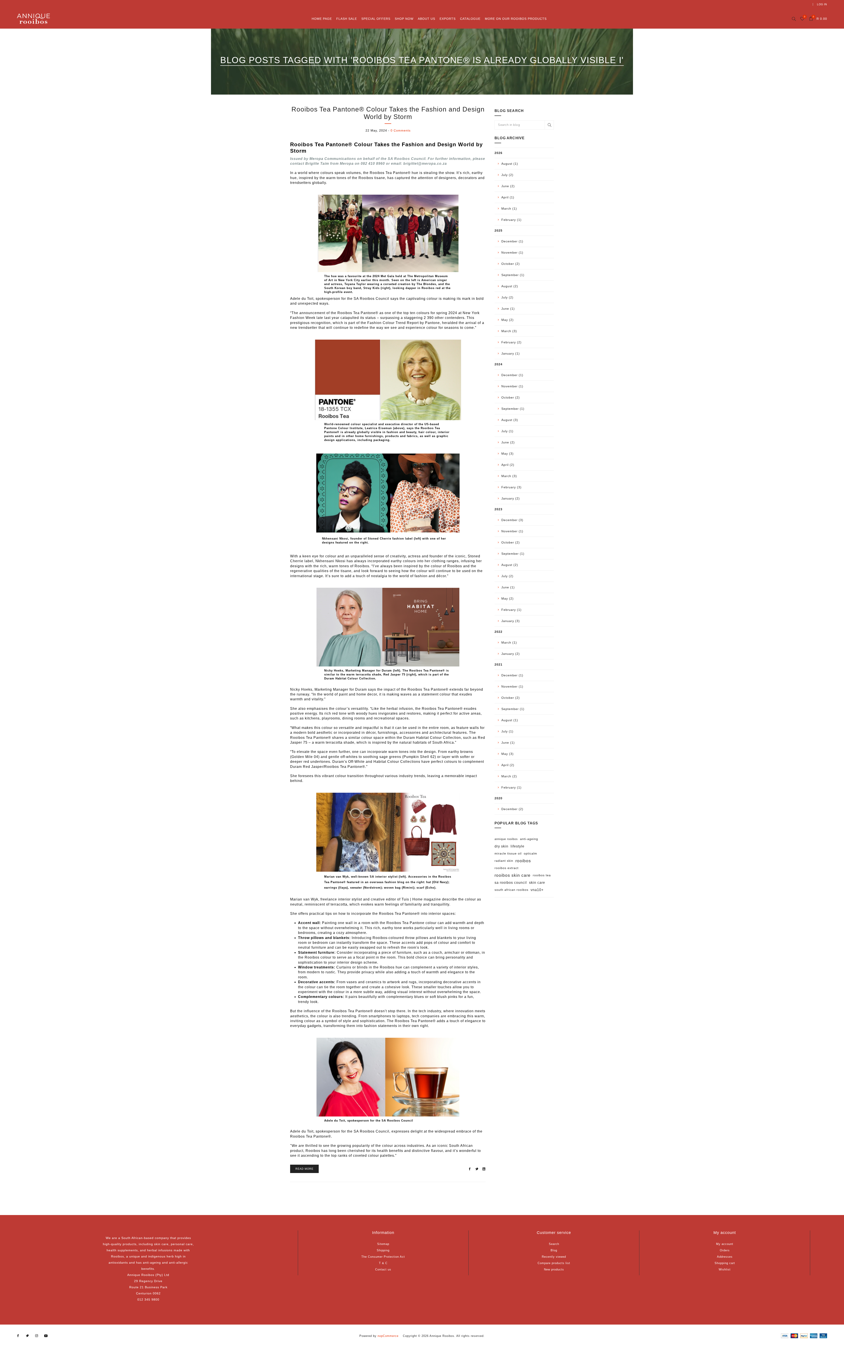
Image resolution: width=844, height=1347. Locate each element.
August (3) (509, 420)
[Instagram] (36, 1335)
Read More (304, 1168)
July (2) (507, 175)
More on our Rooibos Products (516, 18)
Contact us (383, 1269)
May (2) (507, 320)
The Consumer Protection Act (383, 1256)
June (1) (508, 308)
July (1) (507, 431)
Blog (554, 1250)
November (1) (512, 252)
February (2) (511, 342)
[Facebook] (18, 1335)
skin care (537, 882)
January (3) (510, 621)
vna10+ (537, 890)
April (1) (507, 197)
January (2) (510, 498)
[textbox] (524, 125)
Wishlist (725, 1269)
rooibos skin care (513, 875)
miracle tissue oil (508, 853)
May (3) (507, 453)
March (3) (509, 331)
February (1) (511, 219)
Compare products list (554, 1263)
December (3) (512, 520)
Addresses (725, 1256)
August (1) (509, 163)
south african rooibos (511, 889)
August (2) (509, 286)
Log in (822, 4)
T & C (383, 1263)
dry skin (501, 846)
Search (549, 125)
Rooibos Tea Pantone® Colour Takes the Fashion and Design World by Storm (388, 113)
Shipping (383, 1250)
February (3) (511, 487)
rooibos (523, 860)
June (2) (508, 186)
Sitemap (383, 1244)
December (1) (512, 241)
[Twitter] (27, 1335)
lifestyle (517, 846)
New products (554, 1269)
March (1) (509, 208)
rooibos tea (542, 875)
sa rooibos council (511, 882)
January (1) (510, 353)
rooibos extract (506, 868)
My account (724, 1244)
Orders (725, 1250)
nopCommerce (388, 1336)
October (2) (510, 263)
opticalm (530, 853)
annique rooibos (506, 839)
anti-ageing (529, 839)
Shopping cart (725, 1263)
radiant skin (504, 860)
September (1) (512, 275)
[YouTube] (45, 1335)
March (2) (509, 776)
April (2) (507, 465)
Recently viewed (554, 1256)
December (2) (512, 809)
